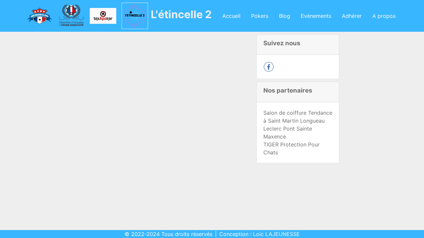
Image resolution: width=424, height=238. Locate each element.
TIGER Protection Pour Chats (291, 148)
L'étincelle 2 (181, 14)
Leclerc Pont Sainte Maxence (287, 132)
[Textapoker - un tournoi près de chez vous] (103, 16)
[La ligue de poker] (39, 16)
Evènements (316, 16)
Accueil (231, 16)
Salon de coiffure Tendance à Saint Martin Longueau (297, 116)
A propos (384, 16)
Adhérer (352, 16)
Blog (284, 16)
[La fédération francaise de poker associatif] (71, 16)
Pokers (259, 16)
